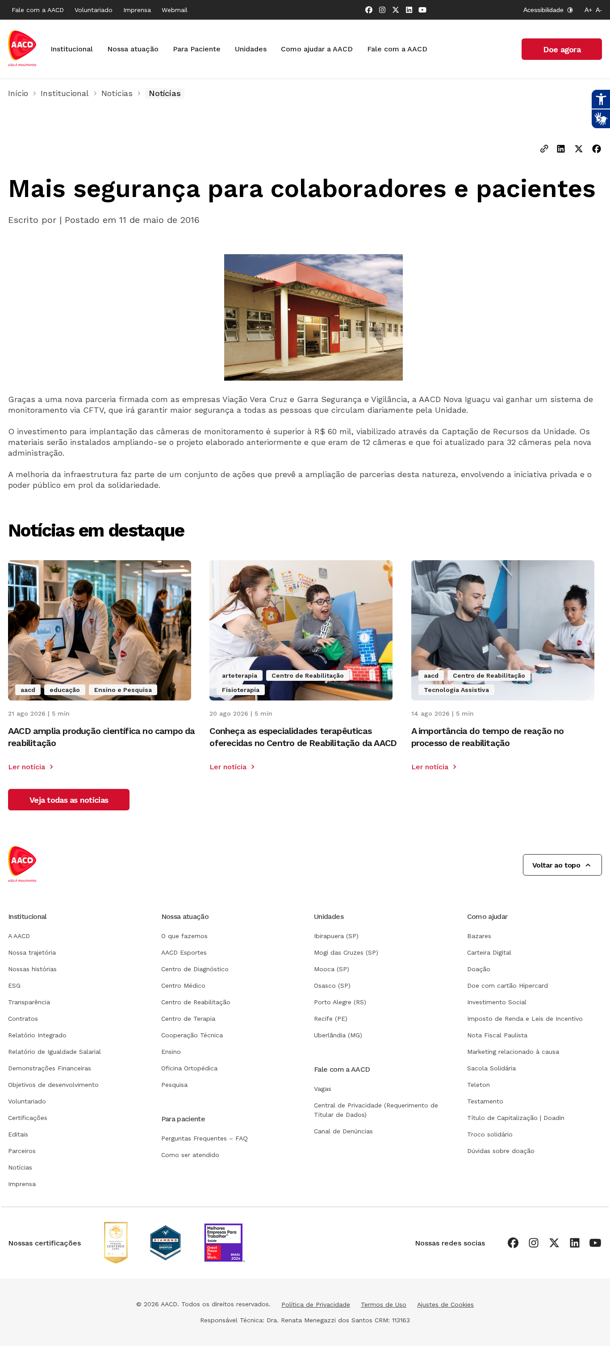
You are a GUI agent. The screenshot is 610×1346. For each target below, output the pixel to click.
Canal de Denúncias (343, 1131)
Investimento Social (496, 1002)
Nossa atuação (133, 49)
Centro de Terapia (188, 1018)
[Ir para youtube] (422, 9)
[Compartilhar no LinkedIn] (561, 149)
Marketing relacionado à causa (513, 1051)
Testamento (485, 1101)
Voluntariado (94, 9)
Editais (18, 1134)
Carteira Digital (489, 952)
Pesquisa (174, 1084)
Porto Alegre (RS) (340, 1002)
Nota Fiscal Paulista (497, 1035)
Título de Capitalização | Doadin (515, 1117)
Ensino (171, 1051)
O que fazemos (184, 935)
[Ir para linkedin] (409, 9)
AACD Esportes (184, 952)
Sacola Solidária (491, 1068)
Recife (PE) (330, 1018)
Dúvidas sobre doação (501, 1150)
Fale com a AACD (38, 9)
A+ (588, 9)
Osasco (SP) (332, 985)
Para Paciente (197, 49)
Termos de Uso (383, 1304)
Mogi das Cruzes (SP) (346, 952)
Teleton (478, 1084)
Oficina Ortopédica (189, 1068)
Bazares (479, 935)
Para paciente (183, 1119)
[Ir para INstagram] (382, 9)
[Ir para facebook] (368, 9)
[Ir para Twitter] (395, 9)
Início (18, 93)
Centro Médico (183, 985)
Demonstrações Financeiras (49, 1068)
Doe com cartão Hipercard (507, 985)
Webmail (175, 9)
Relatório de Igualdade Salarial (54, 1051)
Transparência (29, 1002)
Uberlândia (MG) (338, 1035)
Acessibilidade (543, 9)
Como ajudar (487, 916)
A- (599, 9)
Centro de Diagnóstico (195, 969)
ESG (14, 985)
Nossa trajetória (32, 952)
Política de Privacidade (315, 1304)
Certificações (27, 1117)
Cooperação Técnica (192, 1035)
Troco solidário (490, 1134)
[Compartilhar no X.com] (578, 149)
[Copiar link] (544, 149)
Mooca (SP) (331, 969)
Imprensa (137, 9)
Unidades (251, 49)
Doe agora (562, 49)
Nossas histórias (32, 969)
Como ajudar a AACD (317, 49)
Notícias (117, 93)
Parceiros (22, 1150)
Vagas (322, 1088)
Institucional (71, 49)
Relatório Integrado (37, 1035)
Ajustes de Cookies (445, 1304)
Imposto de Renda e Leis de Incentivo (525, 1018)
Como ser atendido (190, 1154)
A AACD (19, 935)
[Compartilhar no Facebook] (596, 149)
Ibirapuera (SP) (336, 935)
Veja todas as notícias (68, 800)
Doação (478, 969)
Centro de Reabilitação (195, 1002)
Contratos (23, 1018)
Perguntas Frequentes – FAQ (204, 1138)
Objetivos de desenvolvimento (53, 1084)
